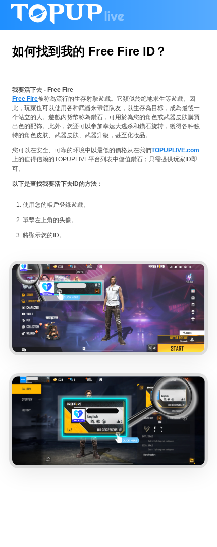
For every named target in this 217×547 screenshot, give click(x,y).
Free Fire (25, 98)
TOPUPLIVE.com (175, 150)
